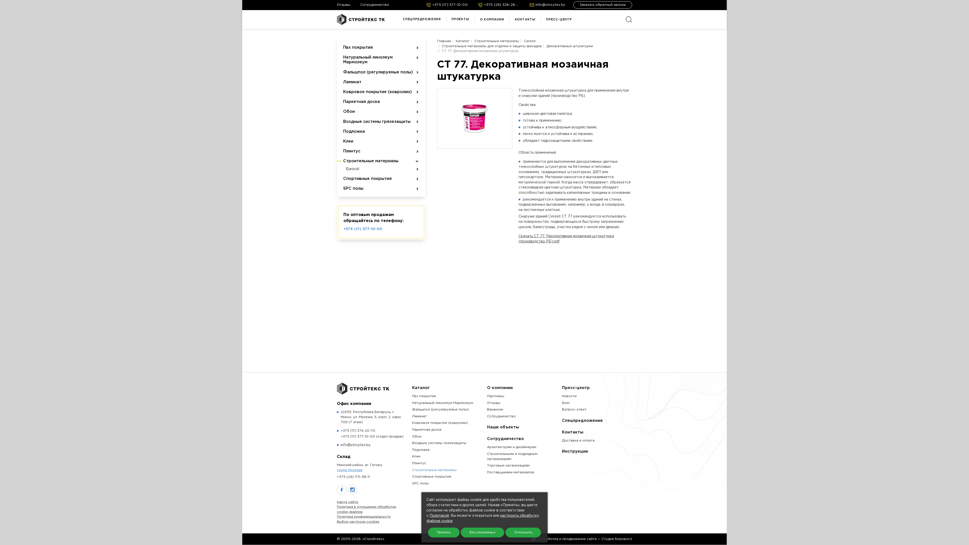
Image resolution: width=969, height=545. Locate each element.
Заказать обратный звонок (603, 5)
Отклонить (523, 532)
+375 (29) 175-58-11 (353, 477)
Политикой (439, 515)
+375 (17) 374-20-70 (358, 430)
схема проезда (349, 470)
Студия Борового (617, 539)
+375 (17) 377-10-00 (362, 229)
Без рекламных (482, 532)
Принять (444, 532)
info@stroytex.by (355, 445)
